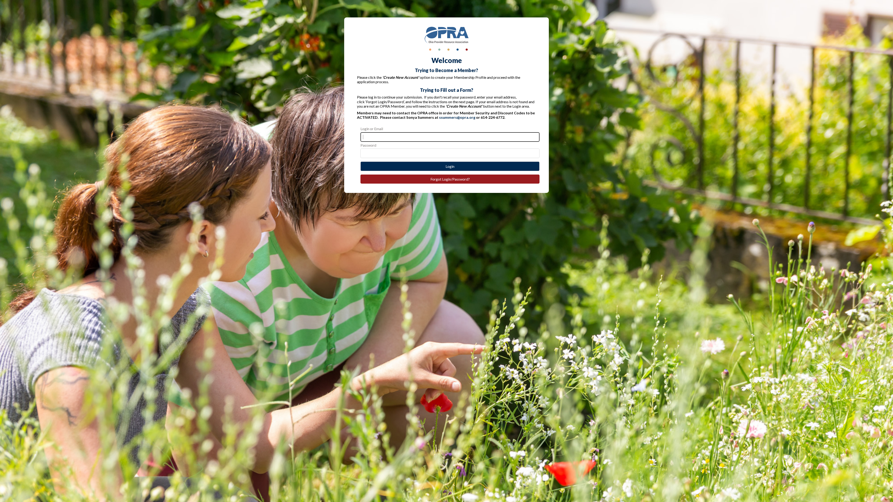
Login (450, 166)
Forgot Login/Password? (450, 179)
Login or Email (371, 128)
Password (368, 145)
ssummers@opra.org (457, 117)
